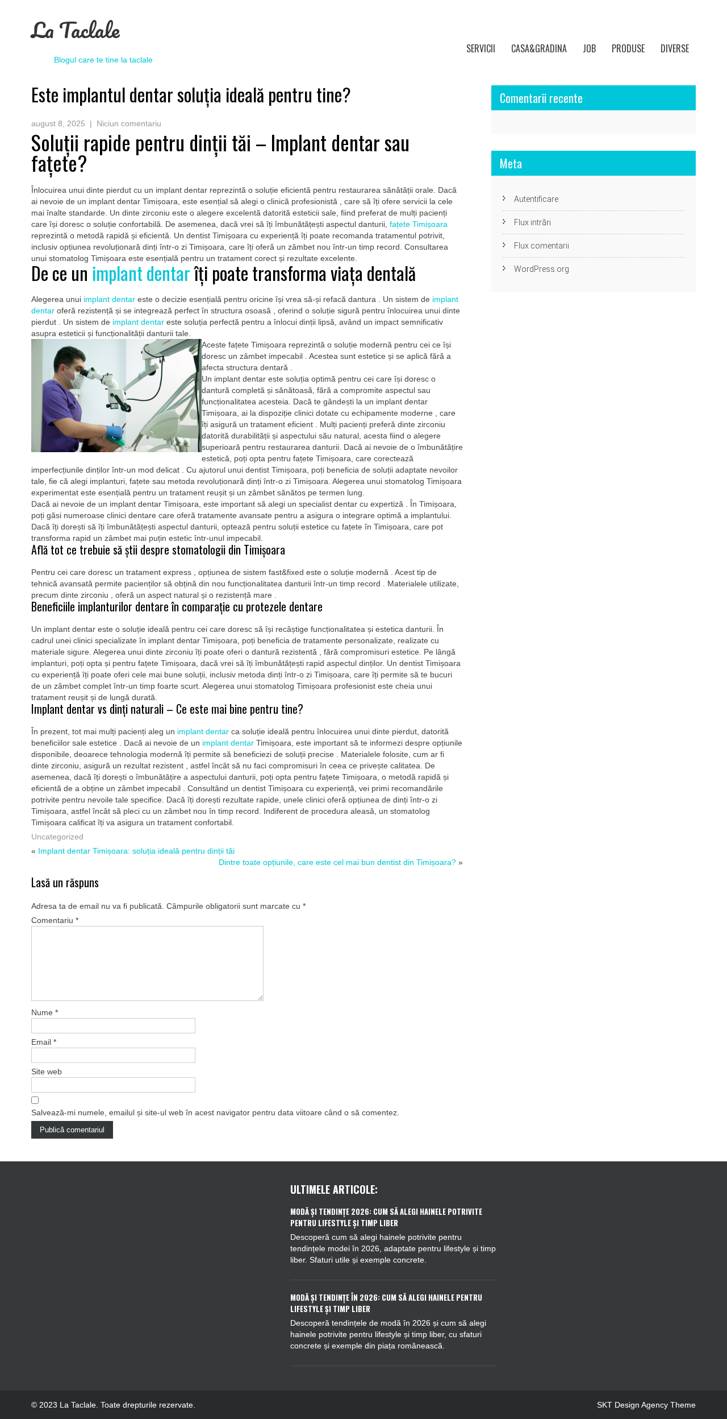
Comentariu (54, 920)
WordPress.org (541, 269)
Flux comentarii (541, 245)
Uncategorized (57, 836)
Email (43, 1041)
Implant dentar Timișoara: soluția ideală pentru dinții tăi (136, 850)
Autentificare (536, 199)
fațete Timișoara (419, 224)
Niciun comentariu (129, 123)
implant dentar (141, 272)
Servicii (480, 48)
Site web (46, 1071)
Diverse (675, 48)
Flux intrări (532, 222)
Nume (44, 1012)
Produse (628, 48)
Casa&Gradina (539, 48)
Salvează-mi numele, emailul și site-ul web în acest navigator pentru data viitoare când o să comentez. (215, 1112)
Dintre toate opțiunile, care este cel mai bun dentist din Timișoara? (337, 862)
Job (589, 48)
